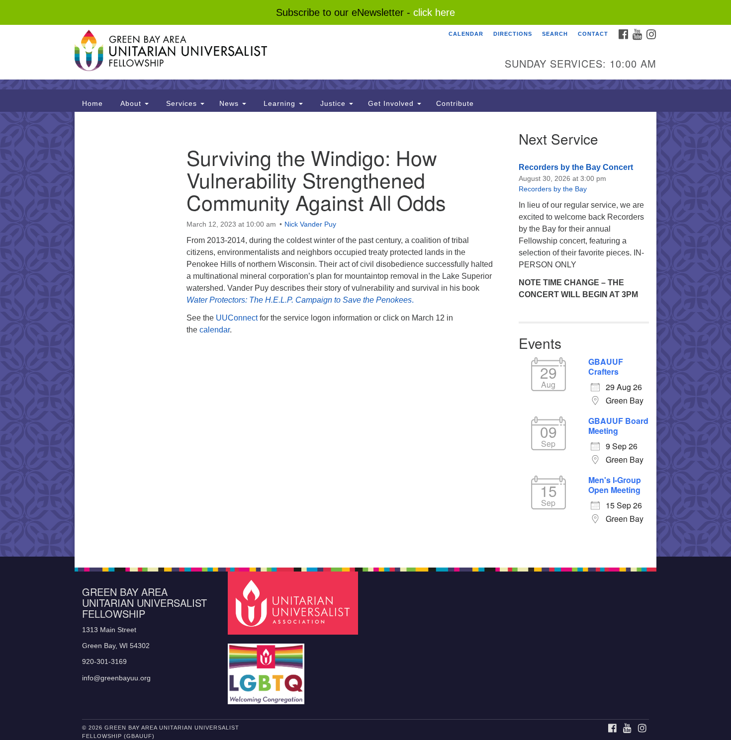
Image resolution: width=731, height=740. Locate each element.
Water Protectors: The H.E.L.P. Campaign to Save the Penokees (299, 300)
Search (555, 34)
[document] (365, 334)
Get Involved (392, 103)
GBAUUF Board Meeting (618, 426)
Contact (593, 34)
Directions (512, 34)
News (230, 103)
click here (434, 12)
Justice (333, 103)
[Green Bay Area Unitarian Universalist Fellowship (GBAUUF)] (244, 52)
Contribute (455, 103)
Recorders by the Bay (553, 189)
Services (181, 103)
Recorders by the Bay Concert (576, 167)
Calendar (466, 34)
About (131, 103)
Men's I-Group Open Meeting (614, 485)
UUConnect (237, 318)
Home (92, 103)
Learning (279, 103)
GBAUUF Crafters (605, 367)
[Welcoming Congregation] (267, 669)
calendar (214, 330)
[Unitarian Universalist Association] (294, 602)
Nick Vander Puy (310, 224)
